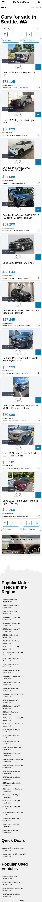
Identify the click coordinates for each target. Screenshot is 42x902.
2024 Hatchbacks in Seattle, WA (12, 760)
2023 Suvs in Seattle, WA (10, 612)
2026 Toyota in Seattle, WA (11, 642)
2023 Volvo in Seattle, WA (10, 713)
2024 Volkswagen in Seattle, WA (12, 719)
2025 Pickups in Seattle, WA (11, 778)
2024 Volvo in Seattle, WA (10, 743)
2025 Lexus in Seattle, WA (10, 666)
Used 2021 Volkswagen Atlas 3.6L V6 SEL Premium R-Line (20, 406)
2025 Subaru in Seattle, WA (11, 672)
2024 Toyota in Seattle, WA (11, 618)
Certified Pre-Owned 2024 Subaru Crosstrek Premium (20, 311)
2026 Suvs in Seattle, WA (10, 636)
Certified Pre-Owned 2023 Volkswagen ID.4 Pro (16, 169)
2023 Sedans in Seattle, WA (11, 707)
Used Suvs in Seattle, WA (10, 877)
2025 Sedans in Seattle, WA (11, 683)
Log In (32, 7)
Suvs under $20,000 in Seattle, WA (13, 849)
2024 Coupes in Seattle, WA (11, 802)
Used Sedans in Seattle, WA (11, 883)
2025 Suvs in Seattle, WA (10, 600)
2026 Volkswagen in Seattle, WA (12, 814)
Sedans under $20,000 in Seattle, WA (14, 855)
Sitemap (21, 900)
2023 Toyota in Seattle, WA (11, 677)
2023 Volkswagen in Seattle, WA (12, 695)
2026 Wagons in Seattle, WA (11, 820)
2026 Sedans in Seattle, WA (11, 754)
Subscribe (38, 7)
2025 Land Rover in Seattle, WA (12, 748)
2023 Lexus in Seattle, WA (10, 660)
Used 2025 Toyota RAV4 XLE (18, 263)
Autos (3, 7)
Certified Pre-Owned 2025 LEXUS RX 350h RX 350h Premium (20, 216)
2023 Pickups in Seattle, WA (11, 772)
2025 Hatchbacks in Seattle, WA (12, 766)
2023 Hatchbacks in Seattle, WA (12, 725)
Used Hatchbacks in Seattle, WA (12, 889)
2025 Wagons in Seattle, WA (11, 784)
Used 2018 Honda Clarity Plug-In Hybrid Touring (20, 502)
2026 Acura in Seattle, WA (10, 825)
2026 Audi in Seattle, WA (10, 831)
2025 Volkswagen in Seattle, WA (12, 654)
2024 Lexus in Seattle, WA (10, 648)
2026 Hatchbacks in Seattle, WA (12, 790)
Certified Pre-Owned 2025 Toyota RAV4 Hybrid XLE (20, 359)
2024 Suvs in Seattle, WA (10, 606)
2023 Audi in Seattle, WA (10, 689)
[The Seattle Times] (21, 2)
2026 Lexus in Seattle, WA (10, 737)
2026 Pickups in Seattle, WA (11, 796)
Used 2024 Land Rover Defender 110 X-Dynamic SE (20, 454)
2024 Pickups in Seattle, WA (11, 731)
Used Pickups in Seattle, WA (11, 895)
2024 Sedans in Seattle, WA (11, 630)
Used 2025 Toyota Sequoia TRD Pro (19, 73)
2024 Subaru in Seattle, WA (11, 701)
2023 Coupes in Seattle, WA (11, 808)
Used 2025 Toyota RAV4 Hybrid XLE (19, 121)
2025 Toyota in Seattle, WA (11, 624)
